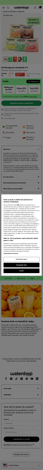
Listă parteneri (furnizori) (11, 253)
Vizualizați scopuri (21, 259)
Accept (21, 270)
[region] (21, 235)
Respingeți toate (21, 265)
